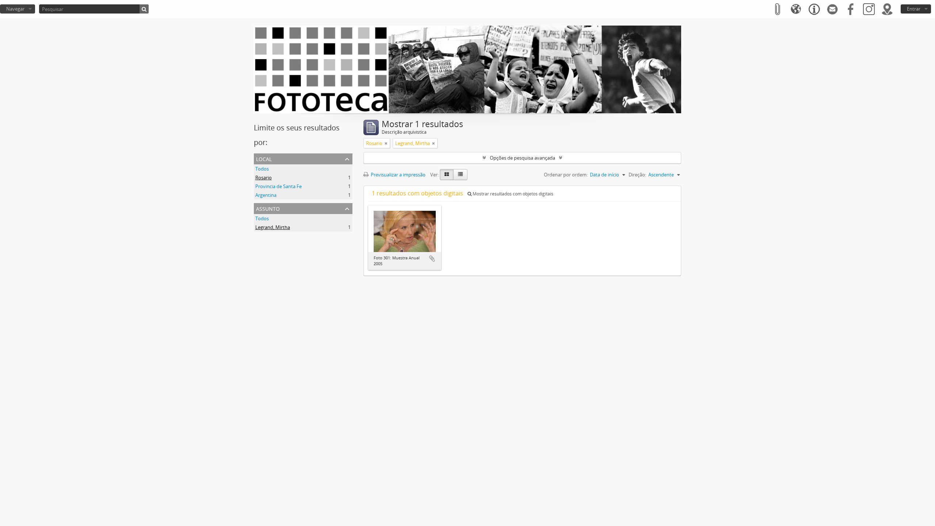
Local (264, 158)
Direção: (637, 174)
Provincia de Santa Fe (278, 186)
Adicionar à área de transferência (432, 258)
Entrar (913, 8)
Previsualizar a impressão (397, 174)
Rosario (263, 177)
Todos (262, 168)
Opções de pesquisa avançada (522, 158)
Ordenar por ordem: (566, 174)
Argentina (265, 195)
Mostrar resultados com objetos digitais (512, 194)
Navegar (15, 8)
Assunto (268, 208)
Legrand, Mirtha (272, 227)
